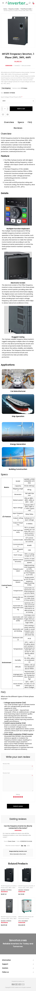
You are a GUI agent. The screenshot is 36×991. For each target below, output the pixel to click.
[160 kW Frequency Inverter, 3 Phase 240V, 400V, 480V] (9, 906)
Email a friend (8, 114)
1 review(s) (17, 65)
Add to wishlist (3, 114)
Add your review (26, 65)
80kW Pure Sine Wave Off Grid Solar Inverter (25, 917)
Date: (18, 841)
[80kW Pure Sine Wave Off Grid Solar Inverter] (26, 906)
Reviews (18, 128)
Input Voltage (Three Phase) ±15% (11, 97)
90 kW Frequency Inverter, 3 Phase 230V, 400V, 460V (26, 887)
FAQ (30, 122)
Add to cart (21, 109)
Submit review (18, 806)
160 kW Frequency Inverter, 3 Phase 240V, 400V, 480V (9, 917)
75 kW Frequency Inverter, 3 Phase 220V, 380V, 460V (9, 887)
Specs (21, 122)
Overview (9, 122)
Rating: (18, 794)
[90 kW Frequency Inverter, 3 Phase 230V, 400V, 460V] (26, 875)
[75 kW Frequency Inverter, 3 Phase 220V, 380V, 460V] (9, 875)
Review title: (6, 764)
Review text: (6, 773)
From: (5, 841)
